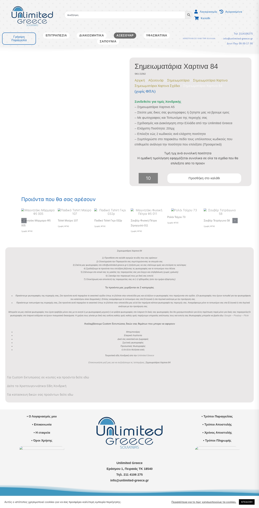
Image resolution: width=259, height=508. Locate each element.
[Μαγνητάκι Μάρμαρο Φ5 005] (38, 210)
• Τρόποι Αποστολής (217, 424)
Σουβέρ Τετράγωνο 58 (217, 220)
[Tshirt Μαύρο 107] (75, 210)
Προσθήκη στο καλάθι (204, 178)
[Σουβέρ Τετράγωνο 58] (221, 210)
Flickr (246, 315)
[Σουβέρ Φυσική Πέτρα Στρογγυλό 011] (148, 210)
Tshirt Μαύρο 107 (68, 220)
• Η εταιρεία (42, 432)
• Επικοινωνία (41, 424)
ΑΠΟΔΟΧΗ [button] (246, 501)
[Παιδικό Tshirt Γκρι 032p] (111, 210)
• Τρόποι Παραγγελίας (217, 416)
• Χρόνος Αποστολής (217, 432)
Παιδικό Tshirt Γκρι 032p (108, 220)
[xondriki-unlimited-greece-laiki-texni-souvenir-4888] (217, 447)
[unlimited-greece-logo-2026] (32, 3)
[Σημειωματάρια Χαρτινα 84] (66, 121)
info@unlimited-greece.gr (238, 38)
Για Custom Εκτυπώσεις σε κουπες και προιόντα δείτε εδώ (48, 377)
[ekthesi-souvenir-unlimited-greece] (41, 447)
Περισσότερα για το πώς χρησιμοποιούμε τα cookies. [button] (203, 502)
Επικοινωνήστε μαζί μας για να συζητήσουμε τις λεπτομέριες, (116, 362)
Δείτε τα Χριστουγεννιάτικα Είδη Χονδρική (36, 386)
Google (227, 315)
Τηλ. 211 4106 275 (129, 474)
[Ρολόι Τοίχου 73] (184, 210)
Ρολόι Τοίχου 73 (176, 216)
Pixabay (237, 315)
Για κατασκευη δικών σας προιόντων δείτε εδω (40, 394)
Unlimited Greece (145, 355)
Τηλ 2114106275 (243, 33)
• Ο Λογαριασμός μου (42, 416)
